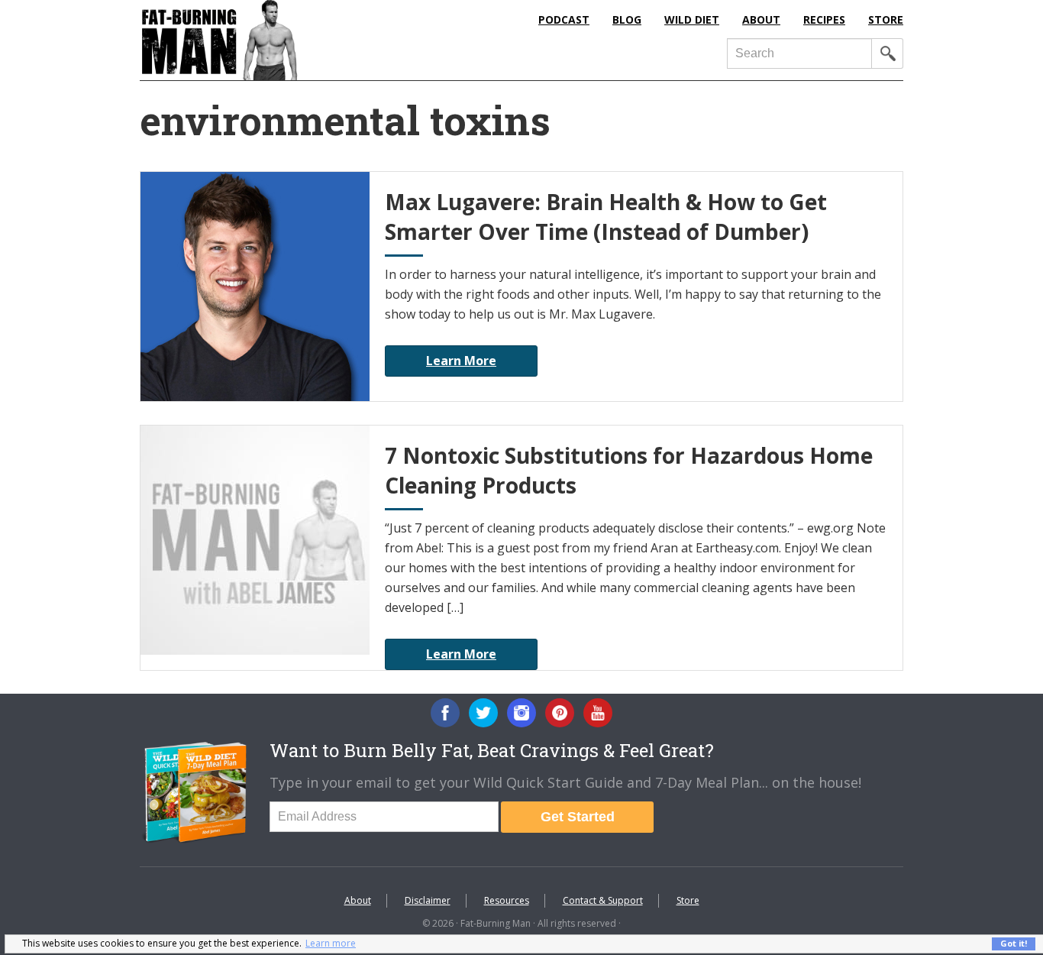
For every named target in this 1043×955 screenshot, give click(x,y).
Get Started (578, 816)
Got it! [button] (1013, 943)
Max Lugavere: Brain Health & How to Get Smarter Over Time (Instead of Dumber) (606, 216)
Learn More (461, 360)
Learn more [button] (330, 943)
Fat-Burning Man (281, 40)
